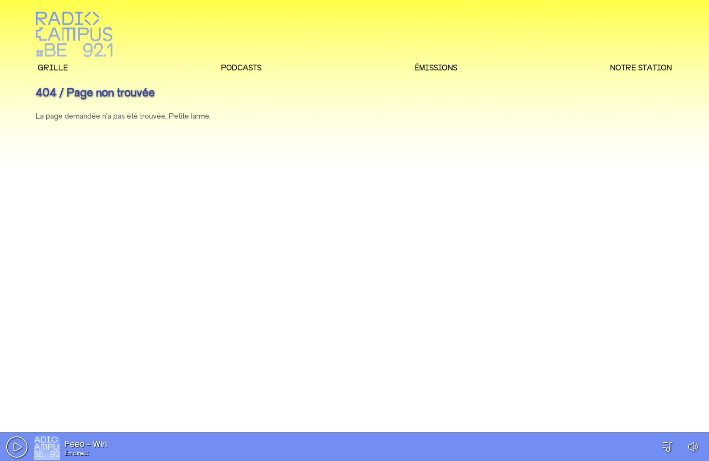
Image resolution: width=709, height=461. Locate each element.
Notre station (641, 67)
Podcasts (241, 67)
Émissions (435, 67)
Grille (53, 67)
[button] (16, 447)
